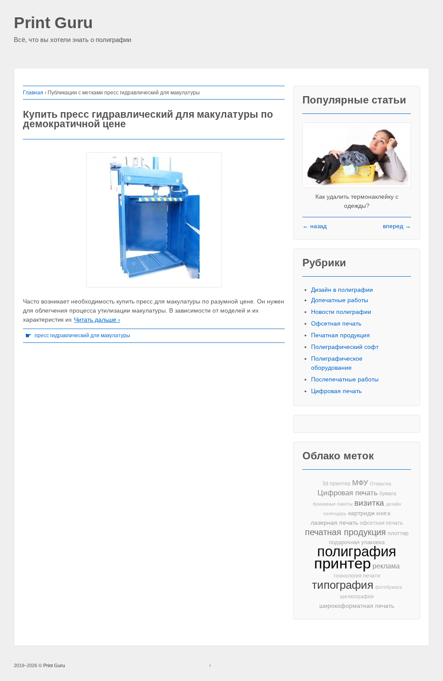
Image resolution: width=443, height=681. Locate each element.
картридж (361, 513)
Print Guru (53, 23)
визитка (369, 502)
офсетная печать (381, 523)
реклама (386, 566)
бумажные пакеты (333, 504)
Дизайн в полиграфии (342, 289)
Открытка (380, 483)
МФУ (360, 483)
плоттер (398, 533)
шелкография (357, 597)
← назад (314, 226)
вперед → (397, 226)
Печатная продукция (340, 335)
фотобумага (388, 587)
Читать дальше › (97, 319)
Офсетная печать (336, 323)
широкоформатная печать (356, 605)
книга (383, 513)
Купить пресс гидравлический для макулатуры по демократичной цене (148, 119)
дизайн (393, 504)
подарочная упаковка (357, 542)
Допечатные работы (339, 300)
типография (342, 585)
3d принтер (336, 484)
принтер (342, 563)
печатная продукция (345, 532)
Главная (33, 93)
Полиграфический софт (345, 346)
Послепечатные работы (345, 379)
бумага (387, 494)
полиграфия (356, 551)
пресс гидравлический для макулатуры (82, 335)
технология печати (357, 576)
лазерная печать (334, 522)
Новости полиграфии (341, 311)
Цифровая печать (336, 390)
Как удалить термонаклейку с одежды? (356, 201)
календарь (335, 513)
